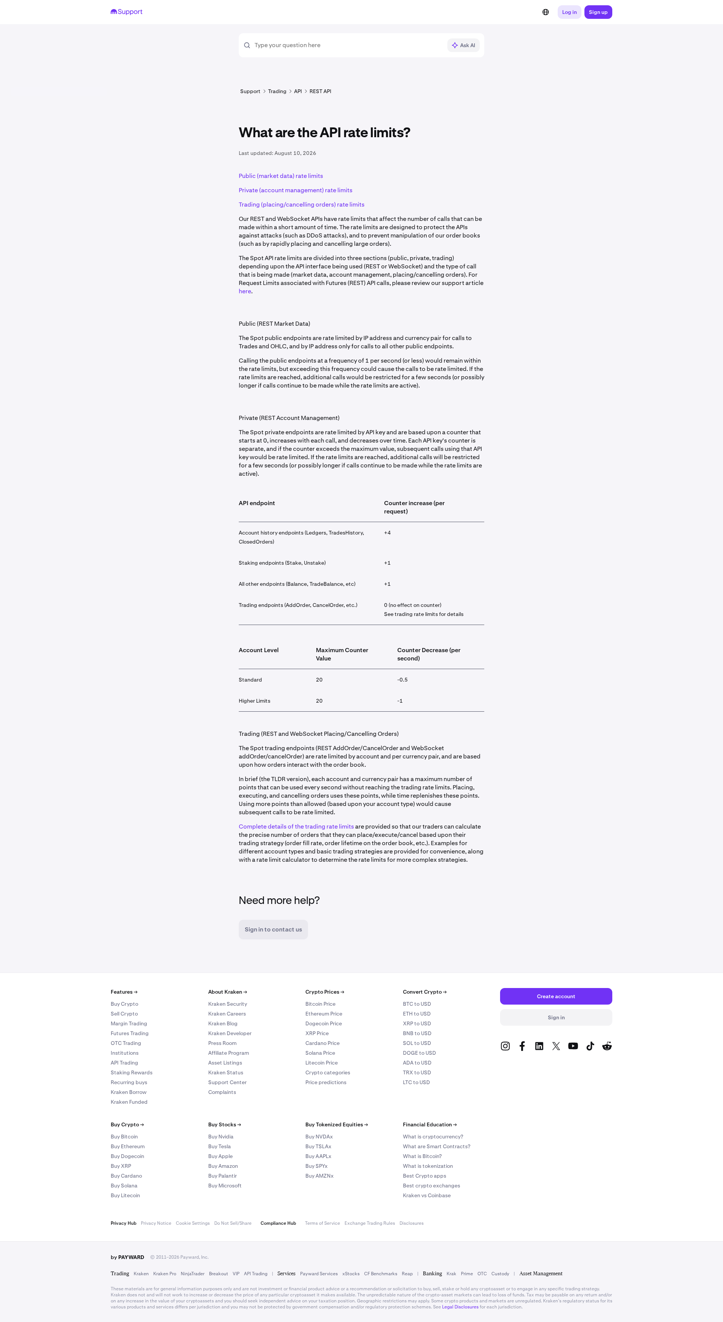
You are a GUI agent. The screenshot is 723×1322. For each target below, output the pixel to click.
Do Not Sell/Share (233, 1223)
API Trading (124, 1062)
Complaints (222, 1092)
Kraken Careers (227, 1013)
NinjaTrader (192, 1274)
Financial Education (430, 1124)
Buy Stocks (224, 1124)
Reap (407, 1274)
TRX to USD (417, 1072)
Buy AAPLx (318, 1156)
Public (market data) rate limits (281, 176)
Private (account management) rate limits (295, 190)
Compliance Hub (278, 1223)
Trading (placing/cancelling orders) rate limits (302, 204)
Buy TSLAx (318, 1146)
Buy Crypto (124, 1003)
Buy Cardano (126, 1175)
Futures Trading (130, 1033)
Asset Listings (225, 1062)
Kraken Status (225, 1072)
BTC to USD (417, 1003)
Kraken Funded (129, 1101)
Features (124, 991)
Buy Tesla (219, 1146)
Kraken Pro (164, 1274)
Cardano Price (322, 1043)
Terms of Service (322, 1223)
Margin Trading (129, 1023)
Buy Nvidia (220, 1136)
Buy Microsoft (225, 1185)
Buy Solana (124, 1185)
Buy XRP (121, 1166)
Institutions (125, 1052)
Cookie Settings (193, 1223)
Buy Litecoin (125, 1195)
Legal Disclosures (460, 1307)
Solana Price (320, 1052)
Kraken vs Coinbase (427, 1195)
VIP (236, 1274)
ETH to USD (417, 1013)
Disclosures (412, 1223)
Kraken (141, 1274)
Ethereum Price (323, 1013)
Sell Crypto (124, 1013)
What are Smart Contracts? (436, 1146)
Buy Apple (220, 1156)
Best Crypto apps (424, 1175)
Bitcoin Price (320, 1003)
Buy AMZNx (319, 1175)
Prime (467, 1274)
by (127, 1257)
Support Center (227, 1082)
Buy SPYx (316, 1166)
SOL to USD (417, 1043)
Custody (500, 1274)
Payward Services (319, 1274)
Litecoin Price (321, 1062)
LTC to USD (416, 1082)
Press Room (222, 1043)
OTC (482, 1274)
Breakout (218, 1274)
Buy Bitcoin (124, 1136)
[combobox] (348, 45)
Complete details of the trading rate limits (296, 826)
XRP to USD (417, 1023)
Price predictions (325, 1082)
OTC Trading (126, 1043)
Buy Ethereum (128, 1146)
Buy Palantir (222, 1175)
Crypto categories (327, 1072)
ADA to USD (417, 1062)
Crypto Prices (324, 991)
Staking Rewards (132, 1072)
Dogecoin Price (323, 1023)
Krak (451, 1274)
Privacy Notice (156, 1223)
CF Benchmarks (380, 1274)
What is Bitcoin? (422, 1156)
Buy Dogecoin (127, 1156)
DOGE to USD (419, 1052)
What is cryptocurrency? (433, 1136)
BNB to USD (417, 1033)
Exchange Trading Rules (370, 1223)
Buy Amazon (223, 1166)
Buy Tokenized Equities (336, 1124)
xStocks (351, 1274)
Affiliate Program (228, 1052)
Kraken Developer (230, 1033)
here (245, 291)
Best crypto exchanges (431, 1185)
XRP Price (317, 1033)
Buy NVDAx (319, 1136)
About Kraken (227, 991)
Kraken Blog (223, 1023)
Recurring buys (129, 1082)
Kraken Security (227, 1003)
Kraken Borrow (128, 1092)
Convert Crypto (425, 991)
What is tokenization (428, 1166)
